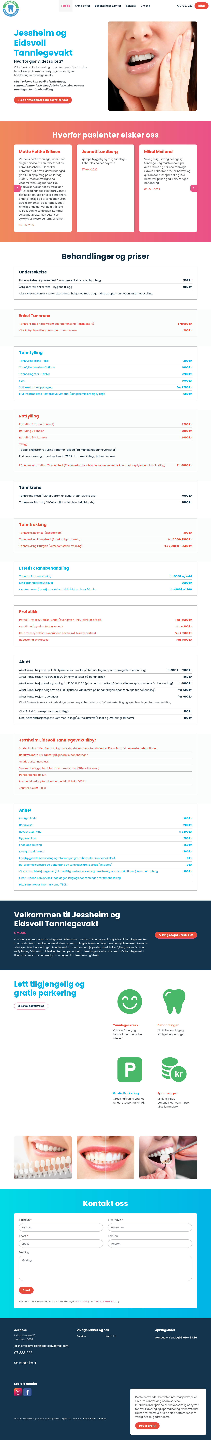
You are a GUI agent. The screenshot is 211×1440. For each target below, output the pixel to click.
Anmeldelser (82, 5)
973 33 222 (186, 5)
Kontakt (131, 5)
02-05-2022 (26, 225)
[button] (43, 1157)
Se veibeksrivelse (32, 1006)
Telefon (113, 1236)
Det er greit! (147, 1426)
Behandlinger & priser (108, 5)
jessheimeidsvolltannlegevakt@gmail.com (41, 1346)
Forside (65, 5)
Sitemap (101, 1418)
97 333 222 (23, 1352)
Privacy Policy (82, 1301)
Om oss (145, 5)
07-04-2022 (152, 189)
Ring (201, 6)
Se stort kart (25, 1362)
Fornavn (25, 1220)
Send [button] (26, 1290)
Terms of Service (104, 1301)
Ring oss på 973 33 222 (177, 935)
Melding (24, 1252)
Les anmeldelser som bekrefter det (44, 100)
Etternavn (115, 1220)
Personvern (89, 1418)
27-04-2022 (89, 169)
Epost (23, 1236)
